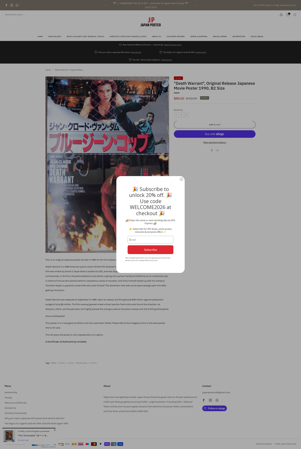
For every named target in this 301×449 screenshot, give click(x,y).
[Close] (181, 179)
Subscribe (150, 250)
